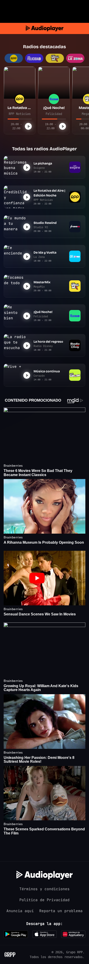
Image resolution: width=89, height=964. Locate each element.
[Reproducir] (28, 126)
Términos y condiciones (44, 889)
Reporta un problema (61, 910)
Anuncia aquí (20, 910)
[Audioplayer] (44, 28)
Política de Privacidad (44, 900)
